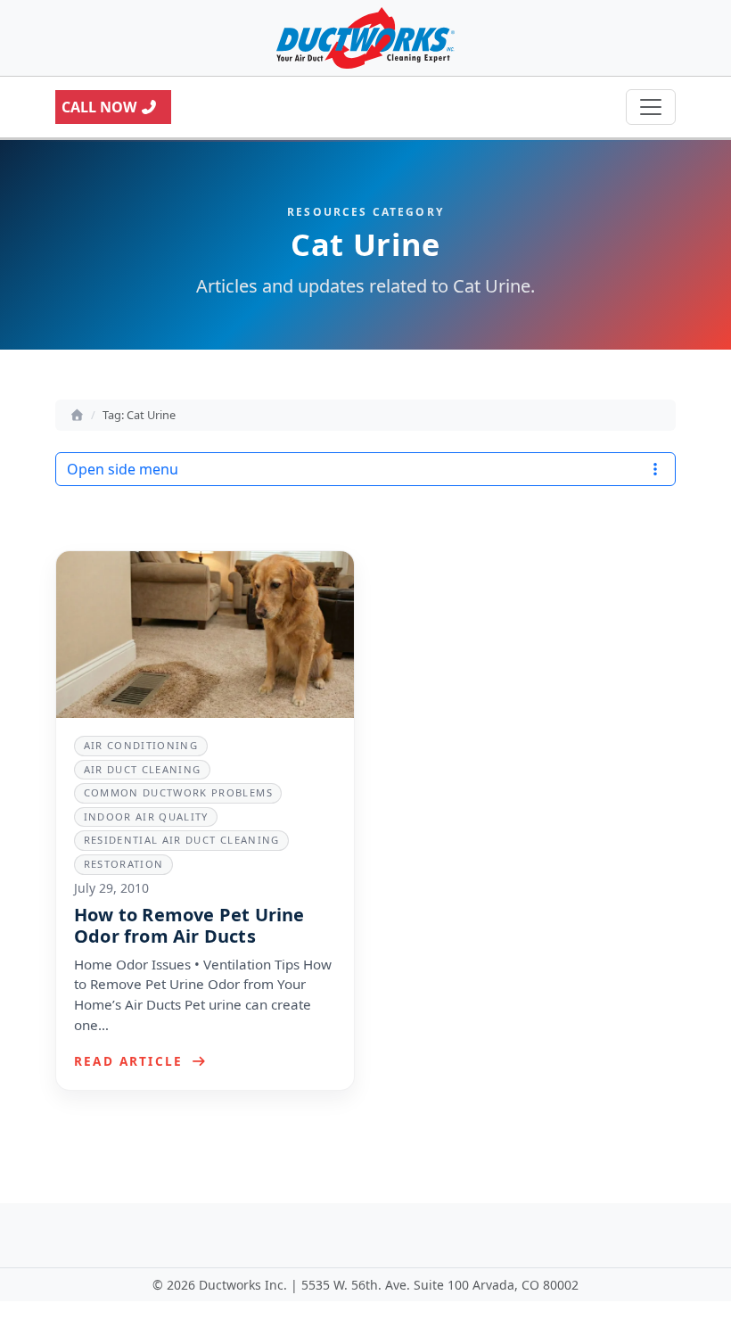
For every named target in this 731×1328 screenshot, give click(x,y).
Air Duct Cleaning (142, 769)
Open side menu (122, 469)
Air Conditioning (141, 745)
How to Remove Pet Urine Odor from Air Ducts (189, 925)
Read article (131, 1060)
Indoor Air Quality (146, 816)
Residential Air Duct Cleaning (182, 839)
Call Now (99, 107)
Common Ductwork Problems (178, 792)
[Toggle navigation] (651, 107)
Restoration (124, 863)
